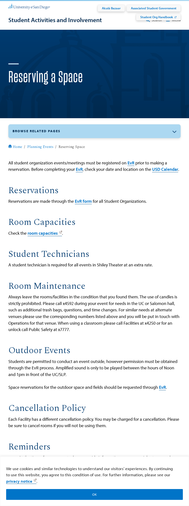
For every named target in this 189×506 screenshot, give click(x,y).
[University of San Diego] (29, 6)
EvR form (83, 201)
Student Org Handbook (156, 17)
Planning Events (40, 147)
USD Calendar (165, 169)
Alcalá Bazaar (111, 8)
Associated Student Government (153, 8)
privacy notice (19, 481)
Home (17, 147)
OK (94, 494)
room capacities (43, 233)
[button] (94, 131)
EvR (130, 163)
